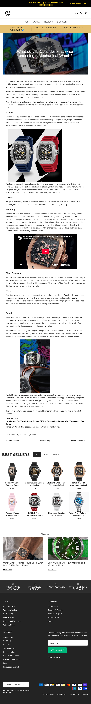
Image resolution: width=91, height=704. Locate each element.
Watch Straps (9, 625)
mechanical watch (21, 320)
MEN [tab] (45, 455)
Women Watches (10, 610)
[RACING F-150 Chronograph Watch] (34, 502)
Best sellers (8, 614)
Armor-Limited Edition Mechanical (34, 484)
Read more (7, 570)
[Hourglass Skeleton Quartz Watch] (57, 502)
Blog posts (45, 534)
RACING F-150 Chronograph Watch (34, 514)
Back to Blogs (45, 440)
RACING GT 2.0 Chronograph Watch (78, 484)
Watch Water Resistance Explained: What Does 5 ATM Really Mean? (23, 564)
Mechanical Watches (11, 621)
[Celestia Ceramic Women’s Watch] (12, 472)
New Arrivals (8, 617)
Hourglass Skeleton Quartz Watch (56, 514)
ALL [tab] (37, 455)
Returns (6, 644)
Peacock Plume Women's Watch (12, 514)
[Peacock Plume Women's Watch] (12, 502)
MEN (27, 22)
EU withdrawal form (11, 659)
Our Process (53, 606)
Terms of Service (48, 694)
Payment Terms (74, 694)
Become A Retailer (55, 610)
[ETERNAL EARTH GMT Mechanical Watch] (57, 472)
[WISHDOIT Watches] (7, 13)
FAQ (5, 663)
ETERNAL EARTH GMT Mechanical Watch (56, 484)
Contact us (8, 637)
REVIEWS (48, 22)
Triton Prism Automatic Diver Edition (78, 514)
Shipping (7, 641)
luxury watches (46, 102)
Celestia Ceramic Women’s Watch (12, 484)
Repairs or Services (11, 656)
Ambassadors (53, 617)
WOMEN (36, 22)
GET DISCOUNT (57, 650)
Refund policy (61, 694)
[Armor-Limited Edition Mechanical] (34, 472)
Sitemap (85, 694)
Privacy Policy (9, 652)
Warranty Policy (10, 648)
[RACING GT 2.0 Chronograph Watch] (79, 472)
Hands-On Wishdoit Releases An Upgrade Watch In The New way (33, 427)
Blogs (50, 621)
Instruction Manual (11, 667)
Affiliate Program (55, 614)
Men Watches (9, 606)
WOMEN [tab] (56, 455)
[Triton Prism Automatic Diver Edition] (79, 502)
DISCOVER (62, 22)
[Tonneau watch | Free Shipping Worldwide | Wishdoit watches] (35, 181)
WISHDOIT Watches (15, 690)
